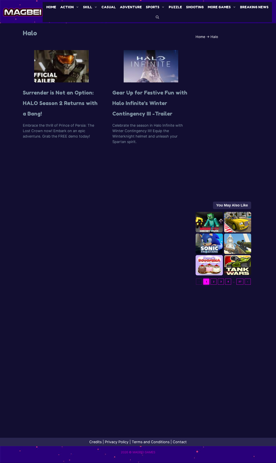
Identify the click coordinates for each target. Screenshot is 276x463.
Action (67, 7)
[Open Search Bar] (157, 17)
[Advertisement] (223, 122)
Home (51, 7)
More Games (219, 7)
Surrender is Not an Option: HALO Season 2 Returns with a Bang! (60, 103)
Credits (95, 442)
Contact (180, 442)
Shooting (195, 7)
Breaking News (254, 7)
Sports (152, 7)
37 (239, 281)
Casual (108, 7)
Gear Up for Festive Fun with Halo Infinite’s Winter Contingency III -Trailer (149, 103)
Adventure (131, 7)
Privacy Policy (117, 442)
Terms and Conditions (151, 442)
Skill (87, 7)
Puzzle (175, 7)
